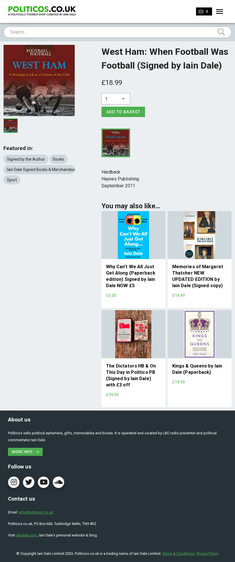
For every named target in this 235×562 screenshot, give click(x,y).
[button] (115, 98)
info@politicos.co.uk (36, 512)
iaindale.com (26, 535)
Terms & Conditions (178, 553)
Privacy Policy (207, 553)
